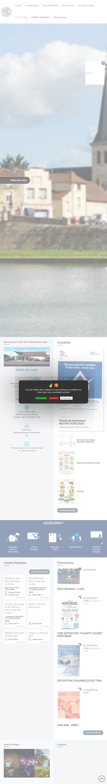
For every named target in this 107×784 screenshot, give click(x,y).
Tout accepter (41, 398)
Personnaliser (66, 398)
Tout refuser (53, 398)
